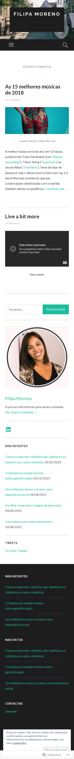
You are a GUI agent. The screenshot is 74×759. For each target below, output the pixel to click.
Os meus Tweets (16, 550)
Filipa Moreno (37, 14)
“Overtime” (30, 167)
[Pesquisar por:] (37, 309)
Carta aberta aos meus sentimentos (29, 521)
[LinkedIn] (8, 429)
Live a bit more (22, 216)
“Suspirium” (48, 162)
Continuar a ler (56, 188)
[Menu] (11, 45)
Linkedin (11, 711)
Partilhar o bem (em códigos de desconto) (33, 505)
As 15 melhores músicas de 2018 (32, 89)
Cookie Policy (19, 743)
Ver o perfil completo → (21, 412)
